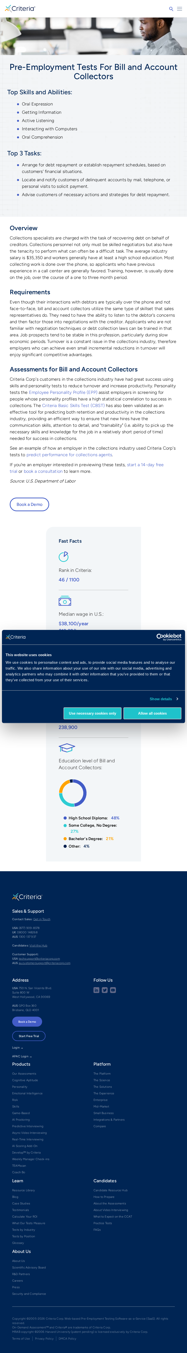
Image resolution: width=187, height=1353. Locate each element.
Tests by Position (23, 1236)
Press (16, 1287)
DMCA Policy (67, 1338)
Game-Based (21, 1113)
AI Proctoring (21, 1119)
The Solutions (103, 1086)
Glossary (18, 1243)
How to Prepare (104, 1197)
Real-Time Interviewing (27, 1139)
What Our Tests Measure (28, 1223)
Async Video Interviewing (29, 1133)
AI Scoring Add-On (24, 1146)
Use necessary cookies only (92, 713)
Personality (19, 1086)
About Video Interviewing (111, 1210)
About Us (18, 1261)
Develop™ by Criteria (26, 1152)
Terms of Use (21, 1338)
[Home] (20, 8)
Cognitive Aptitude (25, 1080)
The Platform (102, 1073)
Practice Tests (103, 1223)
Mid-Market (101, 1106)
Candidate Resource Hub (111, 1190)
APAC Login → (22, 1056)
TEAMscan (19, 1165)
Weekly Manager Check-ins (30, 1159)
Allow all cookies (152, 713)
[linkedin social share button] (96, 992)
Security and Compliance (29, 1294)
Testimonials (20, 1210)
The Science (102, 1080)
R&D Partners (21, 1274)
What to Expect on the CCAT (113, 1216)
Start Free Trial (29, 1036)
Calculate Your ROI (24, 1216)
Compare (100, 1126)
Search (171, 9)
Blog (15, 1197)
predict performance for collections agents (69, 454)
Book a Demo (29, 504)
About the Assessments (110, 1203)
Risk (15, 1100)
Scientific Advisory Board (29, 1267)
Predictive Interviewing (27, 1126)
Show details (161, 699)
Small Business (104, 1113)
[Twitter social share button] (105, 992)
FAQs (97, 1229)
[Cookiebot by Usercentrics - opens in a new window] (160, 637)
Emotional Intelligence (27, 1093)
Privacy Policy (44, 1338)
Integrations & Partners (109, 1119)
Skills (15, 1106)
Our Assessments (24, 1073)
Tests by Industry (23, 1229)
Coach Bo (18, 1172)
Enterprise (101, 1100)
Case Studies (21, 1203)
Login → (17, 1047)
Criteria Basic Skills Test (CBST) (73, 405)
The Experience (104, 1093)
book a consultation (43, 471)
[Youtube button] (113, 992)
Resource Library (23, 1190)
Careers (17, 1280)
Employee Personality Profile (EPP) (63, 392)
